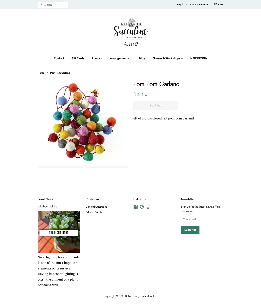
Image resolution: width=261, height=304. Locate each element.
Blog (142, 58)
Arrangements (120, 58)
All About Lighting (48, 206)
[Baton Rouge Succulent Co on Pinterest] (142, 207)
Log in (180, 4)
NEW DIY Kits (198, 58)
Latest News (45, 199)
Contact (59, 58)
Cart (220, 4)
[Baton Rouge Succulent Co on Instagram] (148, 207)
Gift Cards (77, 58)
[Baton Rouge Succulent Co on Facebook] (135, 207)
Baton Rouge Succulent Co (140, 296)
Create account (199, 4)
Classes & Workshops (166, 58)
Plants (96, 58)
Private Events (94, 212)
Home (41, 73)
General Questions (96, 206)
